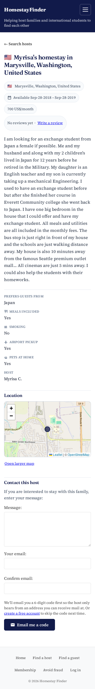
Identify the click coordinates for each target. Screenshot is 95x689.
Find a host (42, 657)
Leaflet (57, 454)
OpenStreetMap (78, 454)
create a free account (22, 613)
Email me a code (33, 625)
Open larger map (19, 463)
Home (21, 657)
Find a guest (69, 657)
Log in (75, 669)
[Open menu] (85, 9)
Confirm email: (18, 578)
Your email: (15, 553)
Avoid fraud (53, 669)
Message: (13, 507)
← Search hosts (18, 43)
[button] (11, 408)
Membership (25, 669)
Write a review (50, 122)
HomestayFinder (25, 9)
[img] (47, 429)
